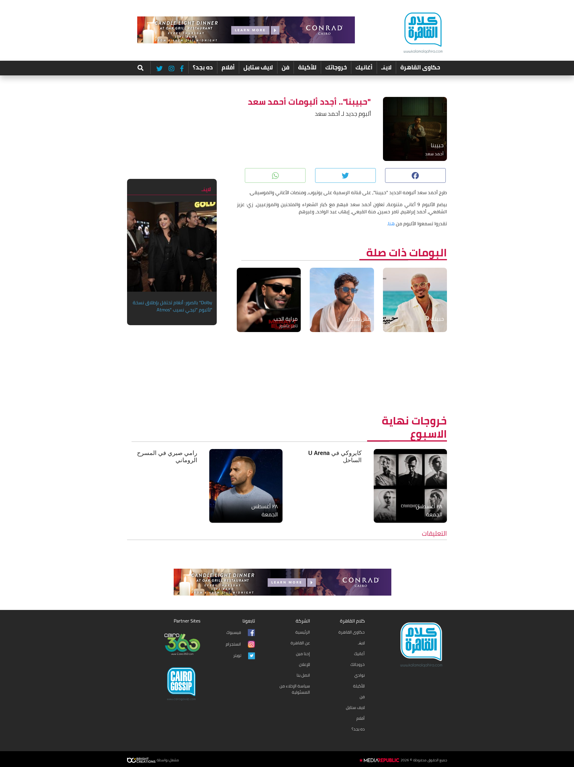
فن (285, 67)
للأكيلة (307, 67)
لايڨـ (386, 67)
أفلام (228, 67)
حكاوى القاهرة (420, 67)
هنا (391, 223)
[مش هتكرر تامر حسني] (342, 299)
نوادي (359, 675)
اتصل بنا (303, 675)
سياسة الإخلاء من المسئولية (295, 689)
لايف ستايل (258, 67)
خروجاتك (336, 67)
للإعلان (304, 664)
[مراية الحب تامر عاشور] (269, 299)
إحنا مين (303, 654)
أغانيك (364, 67)
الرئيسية (302, 632)
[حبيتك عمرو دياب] (415, 299)
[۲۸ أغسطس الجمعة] (410, 484)
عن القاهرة (300, 643)
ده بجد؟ (203, 67)
